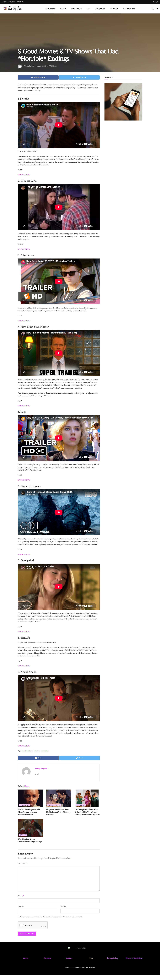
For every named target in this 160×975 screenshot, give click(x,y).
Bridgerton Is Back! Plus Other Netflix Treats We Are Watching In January (58, 812)
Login (156, 2)
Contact (69, 958)
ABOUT (4, 2)
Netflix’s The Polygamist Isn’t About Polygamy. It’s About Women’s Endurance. (29, 812)
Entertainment (54, 805)
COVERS (114, 8)
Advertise (47, 958)
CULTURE (50, 8)
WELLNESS (76, 8)
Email (21, 906)
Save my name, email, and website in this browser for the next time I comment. (51, 917)
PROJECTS (100, 8)
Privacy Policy (112, 958)
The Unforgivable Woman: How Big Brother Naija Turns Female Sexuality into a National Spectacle (87, 812)
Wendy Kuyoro (29, 66)
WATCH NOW (24, 666)
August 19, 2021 (41, 66)
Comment (23, 863)
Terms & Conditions (134, 958)
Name (21, 896)
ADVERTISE (12, 2)
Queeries (23, 835)
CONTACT (20, 2)
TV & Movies (53, 66)
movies (37, 751)
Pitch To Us (129, 8)
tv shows (45, 751)
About (25, 958)
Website (63, 906)
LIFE (89, 8)
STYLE (63, 8)
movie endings (27, 751)
